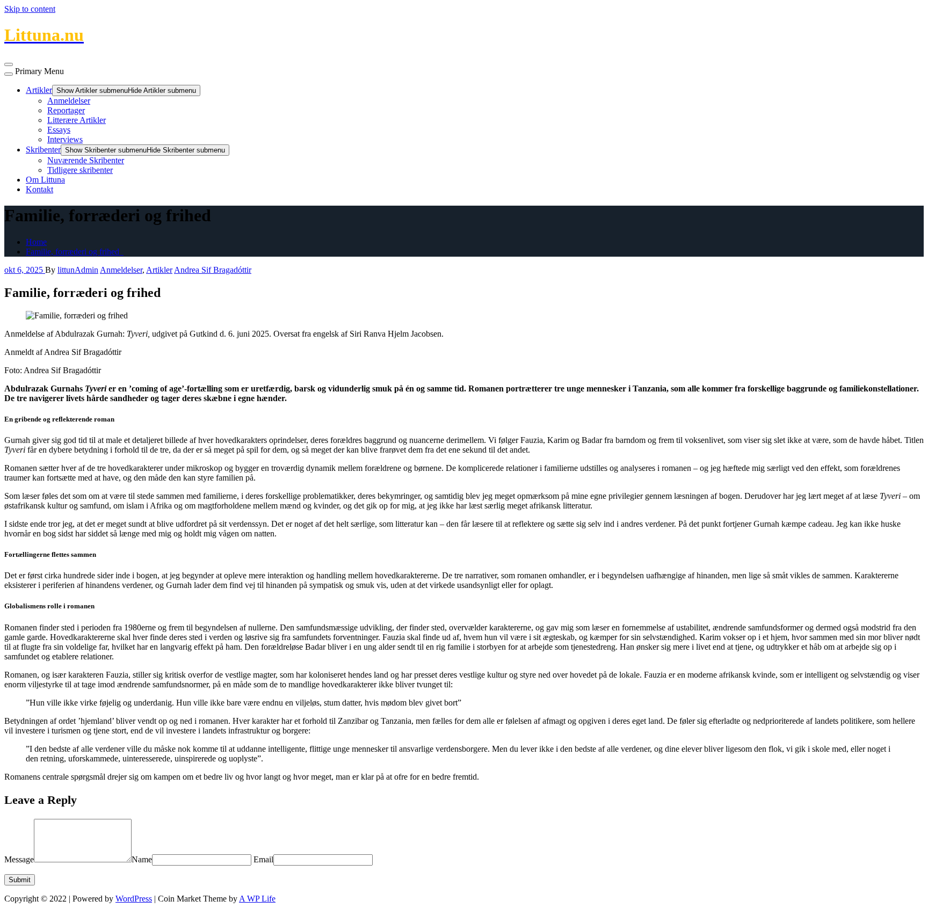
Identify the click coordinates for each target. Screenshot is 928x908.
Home (36, 241)
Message (19, 859)
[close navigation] (8, 74)
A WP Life (257, 898)
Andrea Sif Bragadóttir (212, 269)
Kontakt (39, 189)
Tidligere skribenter (80, 170)
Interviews (65, 139)
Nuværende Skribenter (85, 160)
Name (142, 859)
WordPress (133, 898)
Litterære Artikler (76, 120)
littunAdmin (77, 269)
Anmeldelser (68, 100)
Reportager (66, 110)
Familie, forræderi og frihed (75, 251)
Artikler (39, 90)
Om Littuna (45, 179)
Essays (58, 129)
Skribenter (43, 149)
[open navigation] (8, 64)
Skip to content (29, 8)
